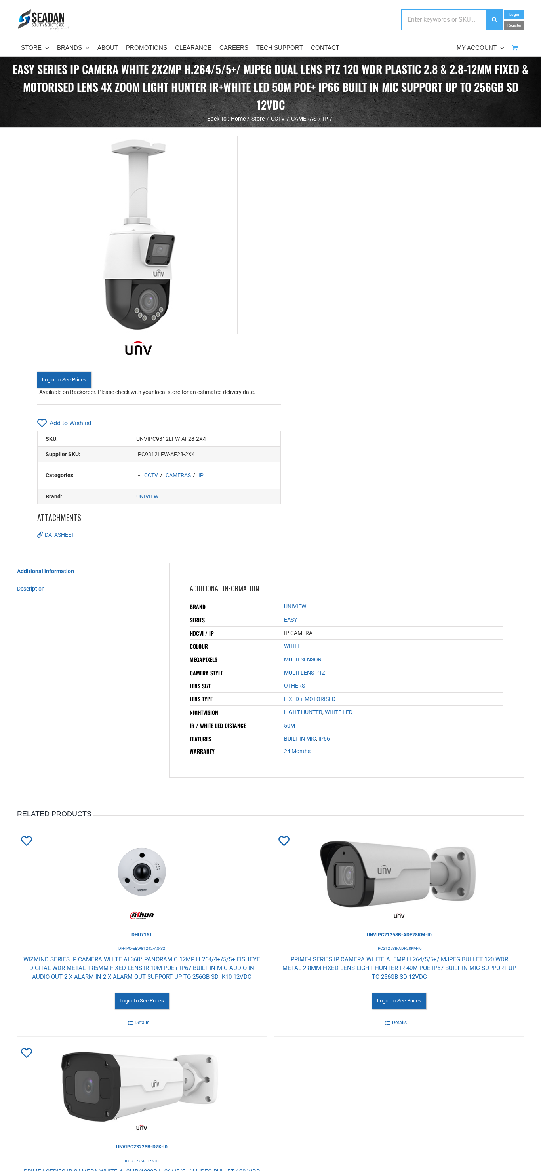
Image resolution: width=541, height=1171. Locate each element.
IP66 (324, 738)
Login (514, 14)
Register (514, 25)
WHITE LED (338, 712)
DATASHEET (59, 535)
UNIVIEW (147, 496)
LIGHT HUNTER (303, 712)
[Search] (494, 20)
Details (142, 1022)
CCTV (151, 475)
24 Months (297, 751)
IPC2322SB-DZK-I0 (142, 1161)
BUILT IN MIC (300, 738)
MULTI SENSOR (303, 659)
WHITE (292, 646)
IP (201, 475)
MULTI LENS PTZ (304, 672)
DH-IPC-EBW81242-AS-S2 (141, 948)
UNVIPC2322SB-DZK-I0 (142, 1147)
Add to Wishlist (70, 423)
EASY (290, 619)
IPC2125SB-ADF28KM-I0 (399, 948)
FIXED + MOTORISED (309, 699)
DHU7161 (141, 935)
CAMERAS (178, 475)
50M (289, 725)
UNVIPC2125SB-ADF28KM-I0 (399, 935)
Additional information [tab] (45, 571)
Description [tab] (31, 589)
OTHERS (294, 685)
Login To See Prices (64, 380)
